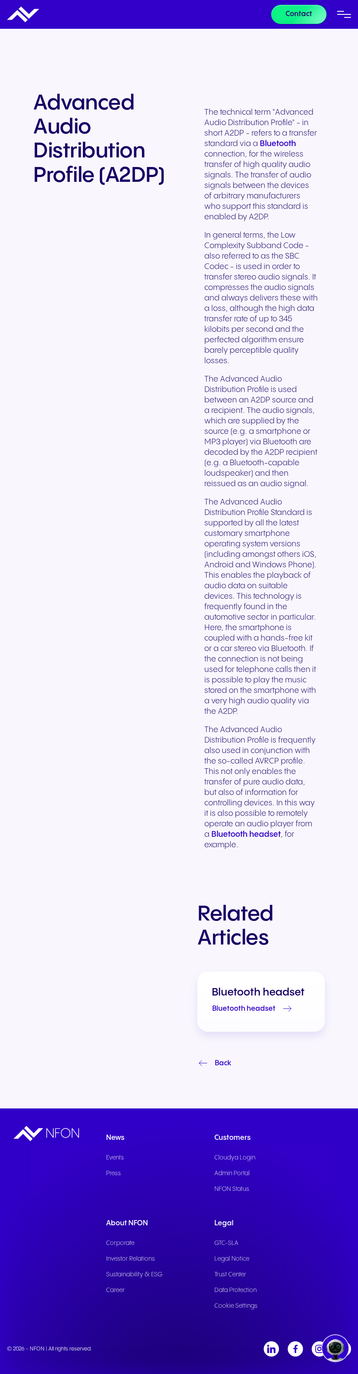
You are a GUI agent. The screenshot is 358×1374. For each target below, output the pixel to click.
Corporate (120, 1243)
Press (113, 1173)
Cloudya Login (234, 1158)
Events (115, 1158)
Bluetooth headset (246, 834)
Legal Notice (231, 1259)
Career (115, 1290)
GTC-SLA (226, 1243)
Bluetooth (278, 144)
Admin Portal (232, 1173)
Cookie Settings (236, 1306)
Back (223, 1063)
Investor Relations (130, 1259)
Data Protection (235, 1290)
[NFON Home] (23, 14)
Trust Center (230, 1275)
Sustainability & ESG (134, 1275)
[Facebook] (295, 1349)
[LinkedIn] (271, 1349)
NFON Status (231, 1189)
